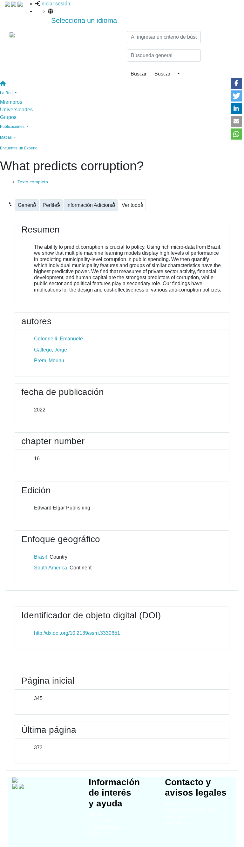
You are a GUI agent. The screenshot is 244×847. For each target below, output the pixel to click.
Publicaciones (101, 833)
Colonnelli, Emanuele (58, 338)
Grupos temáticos (105, 827)
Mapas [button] (6, 137)
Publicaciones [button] (12, 126)
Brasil (40, 557)
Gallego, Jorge (50, 349)
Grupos (8, 117)
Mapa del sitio (178, 803)
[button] (236, 83)
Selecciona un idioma (84, 20)
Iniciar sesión (55, 3)
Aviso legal (175, 816)
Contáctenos (176, 822)
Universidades (16, 109)
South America (50, 567)
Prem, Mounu (49, 360)
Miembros (11, 102)
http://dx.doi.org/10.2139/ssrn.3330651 (77, 633)
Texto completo (32, 181)
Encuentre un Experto (18, 148)
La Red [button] (7, 93)
